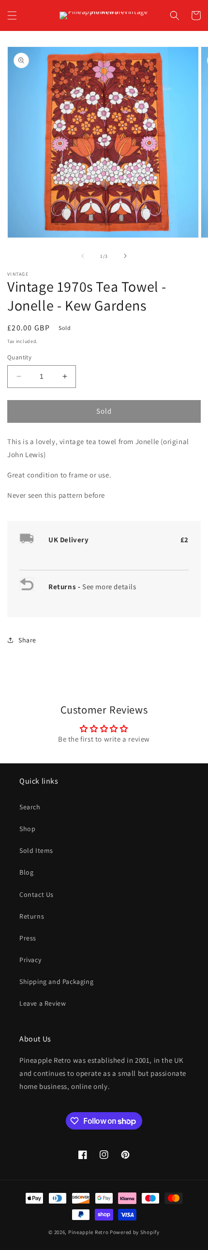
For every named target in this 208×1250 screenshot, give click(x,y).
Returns (31, 916)
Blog (26, 872)
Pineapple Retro (88, 1232)
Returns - (65, 586)
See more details (109, 586)
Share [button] (27, 640)
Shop (27, 828)
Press (27, 938)
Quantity (19, 357)
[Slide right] (125, 256)
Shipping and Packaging (56, 981)
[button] (12, 15)
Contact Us (36, 894)
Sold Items (36, 850)
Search (30, 807)
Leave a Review (42, 1003)
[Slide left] (82, 256)
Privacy (30, 959)
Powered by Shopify (135, 1232)
